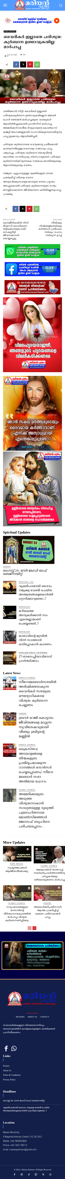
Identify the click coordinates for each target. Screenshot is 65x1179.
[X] (23, 64)
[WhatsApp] (37, 64)
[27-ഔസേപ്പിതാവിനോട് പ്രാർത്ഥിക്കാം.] (9, 658)
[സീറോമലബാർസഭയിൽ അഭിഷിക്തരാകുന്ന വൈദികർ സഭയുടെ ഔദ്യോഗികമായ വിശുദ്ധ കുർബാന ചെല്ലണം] (9, 683)
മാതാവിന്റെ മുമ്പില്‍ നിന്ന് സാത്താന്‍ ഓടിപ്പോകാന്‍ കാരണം (35, 640)
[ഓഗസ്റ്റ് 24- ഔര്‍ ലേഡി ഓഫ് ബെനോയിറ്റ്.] (28, 550)
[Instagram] (22, 1175)
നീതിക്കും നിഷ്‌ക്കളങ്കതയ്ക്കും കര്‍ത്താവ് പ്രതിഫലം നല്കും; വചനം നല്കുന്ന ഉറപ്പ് (50, 229)
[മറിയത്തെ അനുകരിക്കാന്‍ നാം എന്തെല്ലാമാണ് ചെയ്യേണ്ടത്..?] (9, 612)
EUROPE (22, 713)
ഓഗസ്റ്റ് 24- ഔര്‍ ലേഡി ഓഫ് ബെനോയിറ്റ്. (25, 572)
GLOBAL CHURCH (27, 790)
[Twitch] (36, 1175)
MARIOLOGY (24, 607)
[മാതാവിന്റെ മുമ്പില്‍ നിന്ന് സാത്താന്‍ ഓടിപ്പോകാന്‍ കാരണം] (9, 637)
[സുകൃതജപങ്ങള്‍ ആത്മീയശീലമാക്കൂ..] (17, 853)
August (7, 566)
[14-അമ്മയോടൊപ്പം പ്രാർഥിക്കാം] (32, 955)
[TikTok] (29, 1175)
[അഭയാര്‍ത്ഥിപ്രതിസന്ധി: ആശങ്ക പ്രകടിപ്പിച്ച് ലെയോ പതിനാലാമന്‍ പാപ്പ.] (48, 893)
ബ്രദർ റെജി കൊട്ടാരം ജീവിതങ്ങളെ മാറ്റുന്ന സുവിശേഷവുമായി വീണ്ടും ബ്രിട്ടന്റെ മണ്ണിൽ (36, 727)
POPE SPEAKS (9, 31)
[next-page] (34, 928)
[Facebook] (16, 64)
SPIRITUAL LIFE (26, 582)
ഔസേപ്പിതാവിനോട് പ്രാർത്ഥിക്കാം (33, 652)
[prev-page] (29, 928)
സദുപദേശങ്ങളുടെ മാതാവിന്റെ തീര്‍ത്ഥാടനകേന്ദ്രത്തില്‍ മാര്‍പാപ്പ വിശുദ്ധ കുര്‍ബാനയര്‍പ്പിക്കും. (17, 914)
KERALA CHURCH (27, 677)
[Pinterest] (30, 64)
